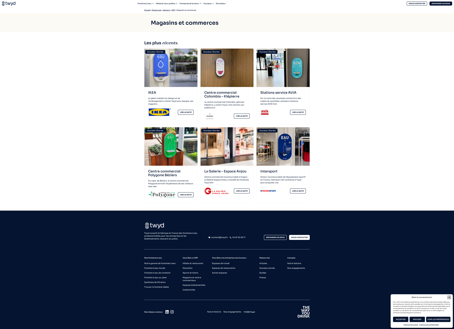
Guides (262, 273)
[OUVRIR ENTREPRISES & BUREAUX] (201, 3)
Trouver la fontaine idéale (156, 287)
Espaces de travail (220, 263)
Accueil (147, 10)
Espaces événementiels (194, 285)
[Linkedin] (167, 312)
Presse (262, 277)
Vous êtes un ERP (190, 258)
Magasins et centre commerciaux (192, 279)
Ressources (156, 10)
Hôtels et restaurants (193, 263)
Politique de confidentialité (429, 325)
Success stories (267, 268)
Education (187, 268)
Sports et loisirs (190, 273)
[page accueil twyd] (8, 3)
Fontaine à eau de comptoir (157, 273)
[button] (449, 297)
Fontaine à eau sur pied (155, 277)
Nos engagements (296, 268)
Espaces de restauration (223, 268)
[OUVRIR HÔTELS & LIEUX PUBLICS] (177, 3)
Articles (263, 263)
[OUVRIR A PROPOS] (213, 3)
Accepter (401, 319)
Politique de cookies (411, 325)
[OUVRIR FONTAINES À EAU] (153, 3)
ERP (173, 10)
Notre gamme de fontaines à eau (160, 263)
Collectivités (189, 290)
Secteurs (166, 10)
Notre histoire (294, 263)
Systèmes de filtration (155, 282)
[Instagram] (172, 312)
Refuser (417, 319)
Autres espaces (219, 273)
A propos (291, 258)
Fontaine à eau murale (154, 268)
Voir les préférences (438, 319)
